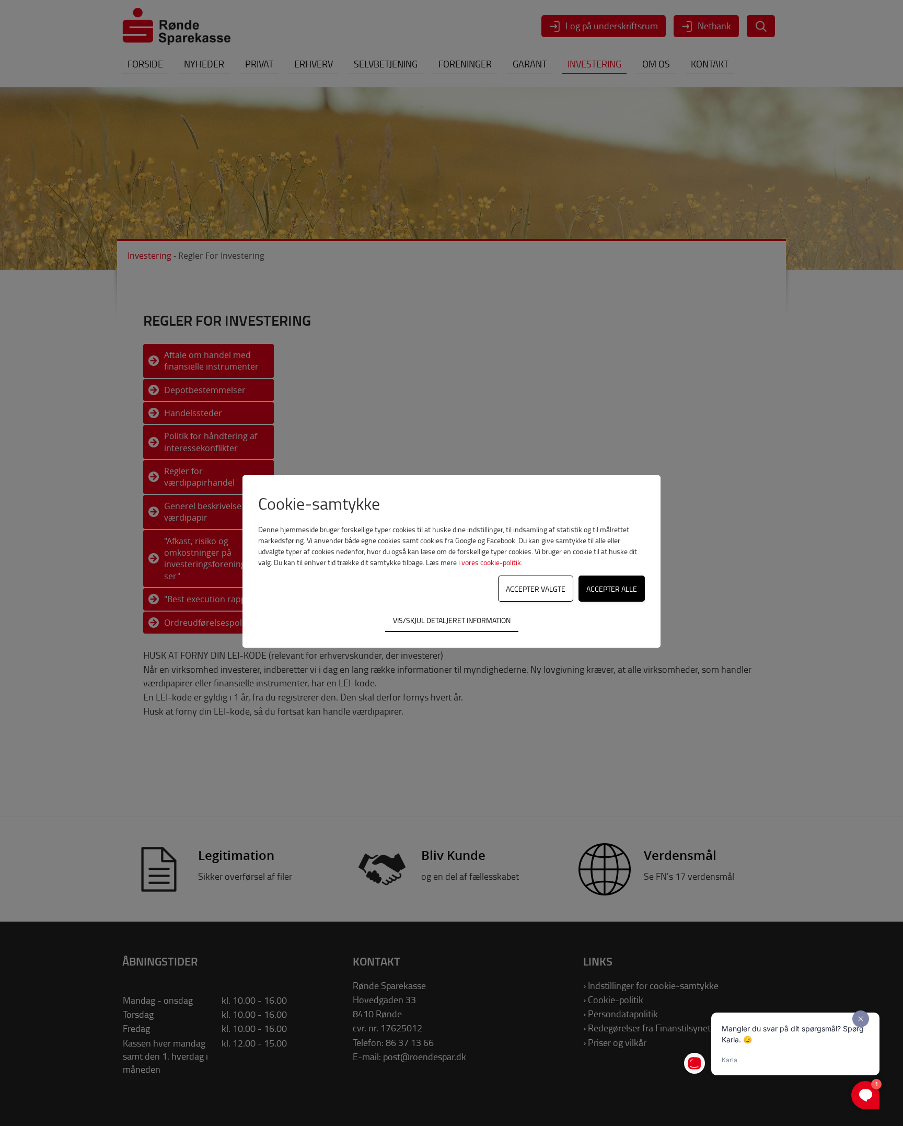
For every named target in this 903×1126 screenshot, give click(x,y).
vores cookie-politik (491, 562)
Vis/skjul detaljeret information (452, 620)
